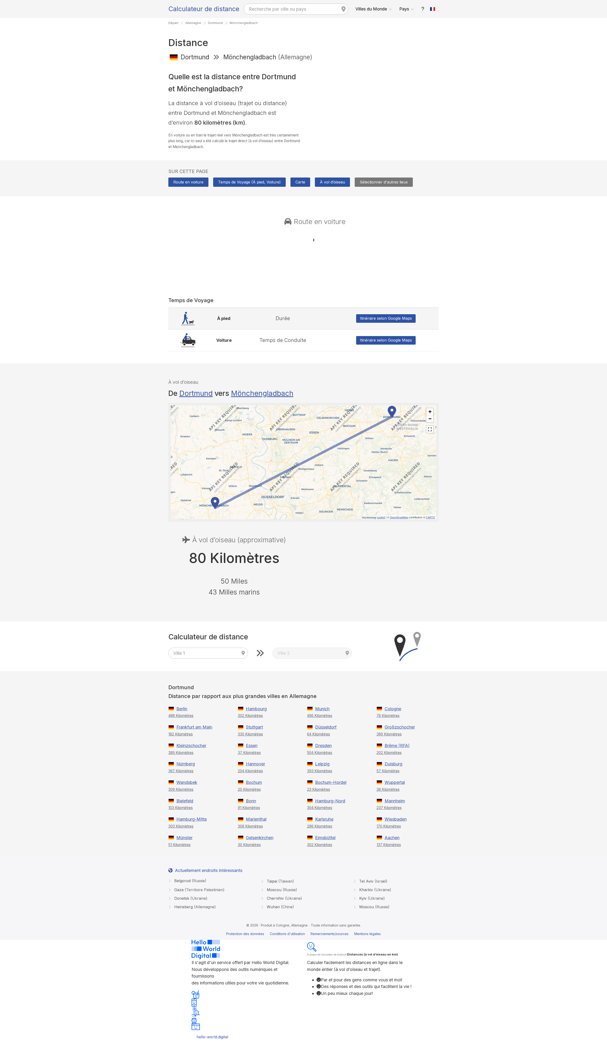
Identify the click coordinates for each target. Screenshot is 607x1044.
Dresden (323, 745)
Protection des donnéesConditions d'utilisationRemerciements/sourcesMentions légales (303, 934)
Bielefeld (184, 800)
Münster (184, 837)
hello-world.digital (212, 1037)
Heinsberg (194, 906)
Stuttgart (254, 727)
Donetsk (190, 898)
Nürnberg (185, 763)
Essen (252, 745)
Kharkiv (374, 889)
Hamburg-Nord (330, 800)
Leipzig (322, 763)
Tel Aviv (372, 881)
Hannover (255, 763)
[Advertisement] (373, 99)
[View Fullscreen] (429, 429)
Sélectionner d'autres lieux (384, 182)
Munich (322, 708)
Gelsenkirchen (259, 837)
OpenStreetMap (399, 517)
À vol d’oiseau (332, 182)
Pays (404, 8)
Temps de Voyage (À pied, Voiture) (249, 182)
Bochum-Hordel (330, 782)
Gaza (199, 889)
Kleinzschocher (191, 745)
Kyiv (371, 898)
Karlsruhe (324, 819)
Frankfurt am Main (194, 727)
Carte (300, 182)
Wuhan (280, 906)
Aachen (392, 837)
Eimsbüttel (325, 837)
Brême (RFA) (397, 745)
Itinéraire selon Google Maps (386, 318)
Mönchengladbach (262, 393)
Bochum (254, 782)
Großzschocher (400, 727)
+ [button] (430, 412)
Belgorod (189, 880)
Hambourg (256, 708)
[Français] (432, 9)
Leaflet (381, 517)
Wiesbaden (396, 819)
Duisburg (393, 763)
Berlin (181, 708)
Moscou (281, 889)
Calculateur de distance (203, 9)
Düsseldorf (326, 727)
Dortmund (196, 393)
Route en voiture (188, 182)
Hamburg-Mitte (191, 819)
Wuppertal (395, 782)
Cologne (393, 708)
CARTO (430, 517)
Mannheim (395, 800)
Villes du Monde (371, 8)
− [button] (430, 419)
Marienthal (256, 819)
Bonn (251, 800)
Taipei (280, 881)
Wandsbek (186, 782)
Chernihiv (284, 898)
